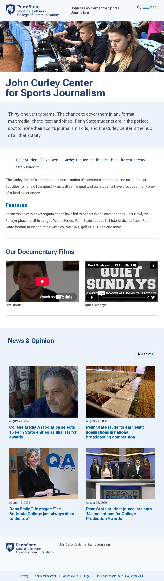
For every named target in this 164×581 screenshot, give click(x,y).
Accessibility (70, 576)
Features (16, 205)
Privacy (24, 576)
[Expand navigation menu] (139, 7)
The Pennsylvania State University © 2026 (120, 576)
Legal (87, 576)
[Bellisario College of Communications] (35, 10)
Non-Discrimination (46, 576)
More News (145, 354)
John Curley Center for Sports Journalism (95, 10)
